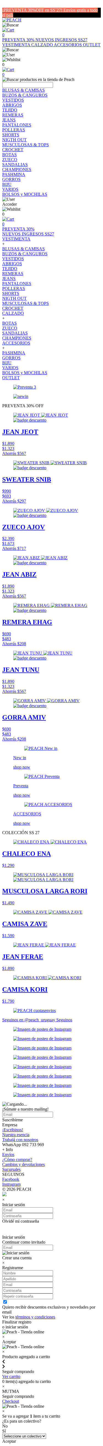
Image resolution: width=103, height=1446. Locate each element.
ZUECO (9, 159)
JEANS (9, 120)
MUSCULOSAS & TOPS (25, 144)
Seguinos (64, 1020)
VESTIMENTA (16, 44)
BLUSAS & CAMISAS (23, 90)
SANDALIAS (15, 164)
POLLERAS (13, 129)
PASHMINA (13, 174)
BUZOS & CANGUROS (25, 95)
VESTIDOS (13, 100)
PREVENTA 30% (18, 39)
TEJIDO (9, 110)
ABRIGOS (12, 105)
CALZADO (42, 44)
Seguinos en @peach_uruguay (29, 1020)
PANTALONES (16, 125)
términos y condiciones (35, 1317)
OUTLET (92, 44)
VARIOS (10, 189)
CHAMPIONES (16, 169)
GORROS (11, 179)
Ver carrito (11, 1376)
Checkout (10, 1401)
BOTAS (9, 154)
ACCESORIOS (68, 44)
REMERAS (12, 115)
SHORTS (10, 134)
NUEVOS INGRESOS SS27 (61, 39)
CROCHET (12, 149)
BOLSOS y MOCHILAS (24, 194)
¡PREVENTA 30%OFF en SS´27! (32, 10)
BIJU (7, 184)
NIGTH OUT (14, 139)
